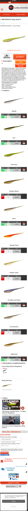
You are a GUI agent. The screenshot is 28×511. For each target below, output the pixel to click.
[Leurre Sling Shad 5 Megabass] (14, 370)
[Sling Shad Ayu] (14, 386)
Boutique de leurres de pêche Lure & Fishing (18, 7)
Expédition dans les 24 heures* (15, 460)
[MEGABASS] (7, 57)
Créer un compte (21, 14)
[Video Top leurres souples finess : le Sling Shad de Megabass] (13, 409)
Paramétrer (13, 506)
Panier (14, 0)
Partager (6, 454)
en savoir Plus (19, 497)
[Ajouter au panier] (24, 116)
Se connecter (6, 14)
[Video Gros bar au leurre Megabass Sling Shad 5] (13, 423)
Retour (2, 23)
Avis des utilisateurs (11, 432)
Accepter (14, 501)
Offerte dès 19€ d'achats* (16, 468)
